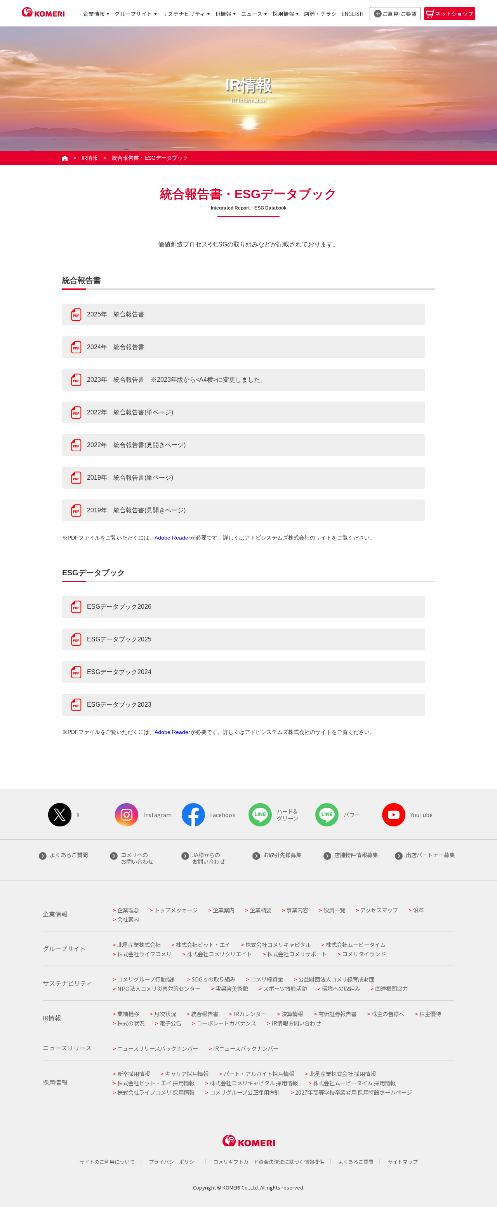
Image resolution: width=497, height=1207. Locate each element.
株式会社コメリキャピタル (278, 944)
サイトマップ (403, 1161)
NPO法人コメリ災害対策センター (158, 988)
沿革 (418, 910)
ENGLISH (352, 13)
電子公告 (170, 1023)
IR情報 (223, 13)
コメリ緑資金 (266, 979)
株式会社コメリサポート (297, 954)
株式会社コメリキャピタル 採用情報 (254, 1083)
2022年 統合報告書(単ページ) (130, 412)
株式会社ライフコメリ (144, 954)
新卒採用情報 (133, 1073)
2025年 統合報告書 (115, 314)
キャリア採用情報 (187, 1073)
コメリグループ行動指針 (147, 979)
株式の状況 (130, 1023)
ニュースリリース (67, 1047)
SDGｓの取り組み (213, 979)
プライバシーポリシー (174, 1161)
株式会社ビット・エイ (203, 944)
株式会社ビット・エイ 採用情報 (156, 1083)
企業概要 (260, 910)
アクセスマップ (379, 910)
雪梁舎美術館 (231, 988)
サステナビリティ (183, 13)
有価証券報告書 (337, 1014)
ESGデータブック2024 (119, 672)
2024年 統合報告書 (115, 347)
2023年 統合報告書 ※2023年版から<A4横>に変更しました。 (176, 379)
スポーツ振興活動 (285, 988)
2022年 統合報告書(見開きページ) (136, 445)
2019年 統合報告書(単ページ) (130, 477)
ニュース (251, 13)
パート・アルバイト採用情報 (259, 1073)
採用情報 (283, 13)
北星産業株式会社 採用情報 (342, 1073)
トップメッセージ (176, 910)
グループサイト (133, 13)
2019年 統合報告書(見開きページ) (136, 510)
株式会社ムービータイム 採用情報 (354, 1083)
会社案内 (128, 919)
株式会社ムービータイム (356, 944)
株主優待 (430, 1014)
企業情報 (94, 13)
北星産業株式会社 (139, 944)
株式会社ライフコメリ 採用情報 (156, 1092)
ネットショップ (454, 13)
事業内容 (297, 910)
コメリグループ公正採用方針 (245, 1092)
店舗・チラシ (320, 13)
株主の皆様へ (388, 1014)
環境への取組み (341, 988)
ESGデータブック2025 (119, 639)
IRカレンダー (249, 1014)
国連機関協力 (391, 988)
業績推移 (128, 1014)
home (65, 158)
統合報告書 (204, 1014)
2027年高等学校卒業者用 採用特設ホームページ (353, 1092)
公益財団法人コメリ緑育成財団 (336, 979)
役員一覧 (334, 910)
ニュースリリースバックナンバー (157, 1048)
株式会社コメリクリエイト (219, 954)
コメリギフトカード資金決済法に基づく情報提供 (268, 1161)
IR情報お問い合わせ (296, 1023)
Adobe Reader (172, 538)
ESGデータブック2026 (119, 606)
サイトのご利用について (107, 1161)
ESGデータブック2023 (119, 704)
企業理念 (128, 910)
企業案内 (224, 910)
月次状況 (165, 1014)
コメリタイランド (364, 954)
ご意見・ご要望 (400, 13)
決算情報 (292, 1014)
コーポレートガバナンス (226, 1023)
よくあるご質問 (356, 1161)
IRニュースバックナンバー (245, 1048)
